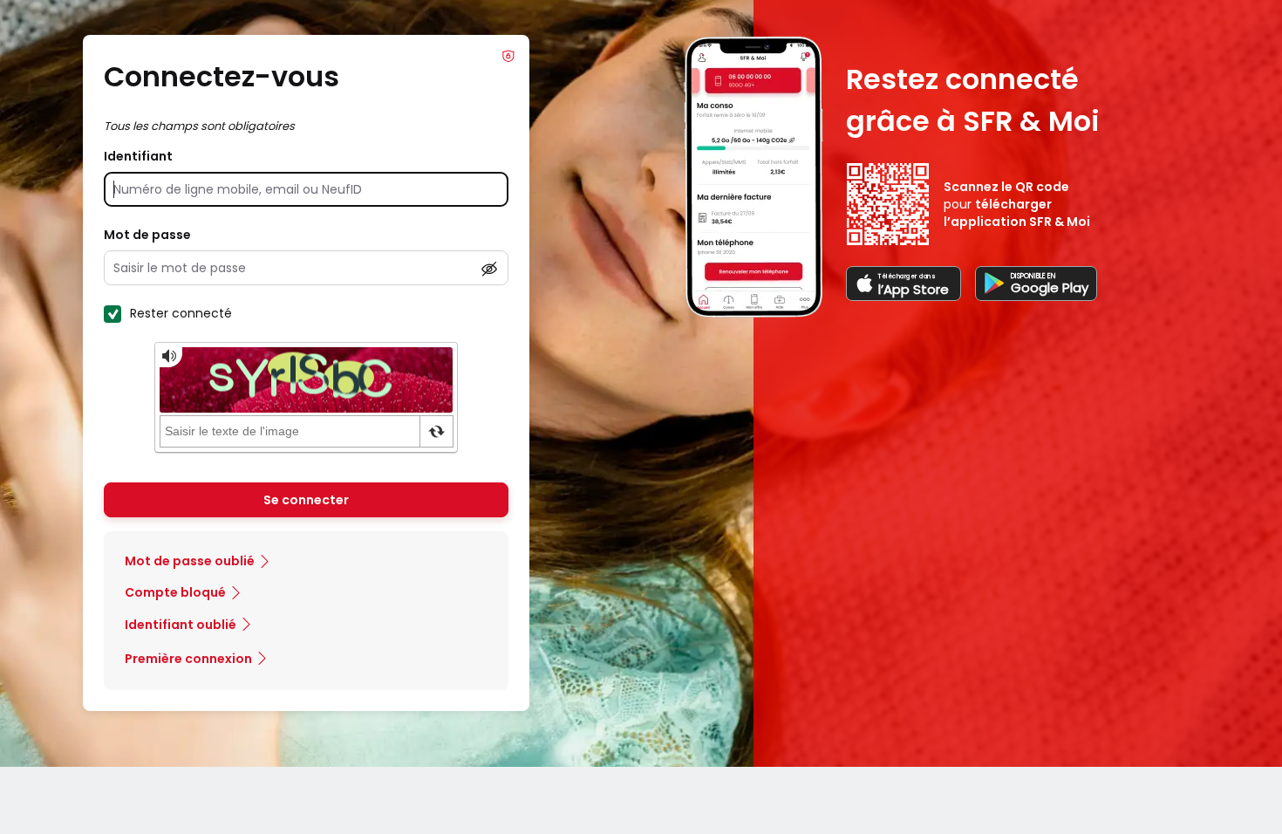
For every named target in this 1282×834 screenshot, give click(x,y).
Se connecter (306, 500)
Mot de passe (147, 234)
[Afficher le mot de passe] (489, 268)
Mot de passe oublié (190, 561)
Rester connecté (181, 313)
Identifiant (138, 156)
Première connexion (188, 658)
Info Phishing (508, 56)
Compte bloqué (175, 592)
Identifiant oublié (180, 624)
